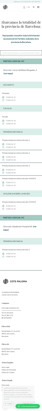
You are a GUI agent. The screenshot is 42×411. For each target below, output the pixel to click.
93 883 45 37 (11, 144)
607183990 (8, 318)
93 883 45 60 (11, 254)
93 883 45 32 (11, 97)
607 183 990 (35, 1)
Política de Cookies (8, 372)
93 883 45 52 (11, 182)
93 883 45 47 (11, 170)
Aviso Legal (5, 367)
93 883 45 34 (11, 121)
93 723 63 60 (26, 1)
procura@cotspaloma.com (10, 308)
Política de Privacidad (9, 370)
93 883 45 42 (11, 157)
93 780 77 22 (8, 315)
